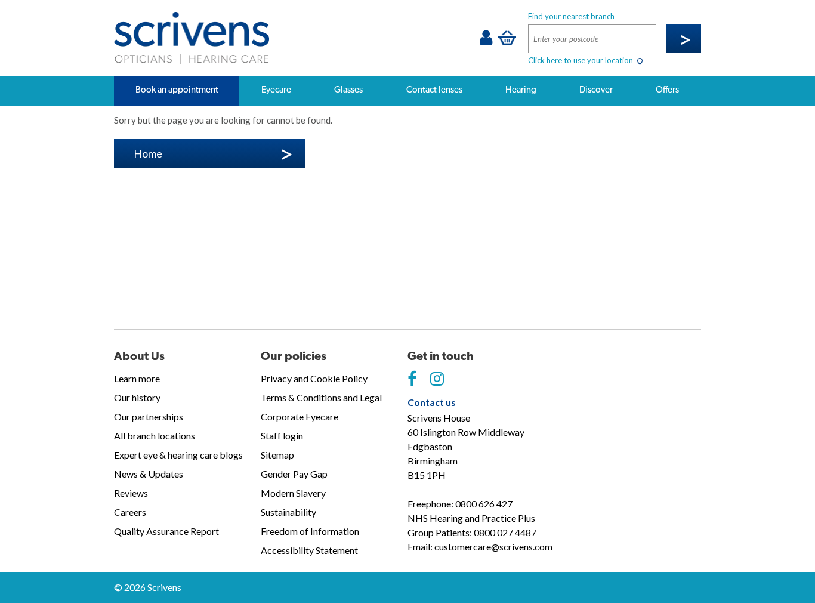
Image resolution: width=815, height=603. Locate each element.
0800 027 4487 (505, 532)
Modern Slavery (293, 493)
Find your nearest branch (571, 16)
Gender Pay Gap (294, 473)
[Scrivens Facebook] (411, 379)
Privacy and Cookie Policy (314, 378)
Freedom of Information (310, 531)
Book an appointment (176, 89)
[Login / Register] (486, 40)
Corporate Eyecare (299, 416)
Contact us (431, 402)
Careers (130, 512)
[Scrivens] (191, 38)
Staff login (282, 435)
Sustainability (288, 512)
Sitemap (277, 454)
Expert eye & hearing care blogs (178, 454)
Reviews (131, 493)
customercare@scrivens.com (493, 546)
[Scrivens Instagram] (437, 379)
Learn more (137, 378)
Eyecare (276, 89)
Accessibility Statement (309, 550)
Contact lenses (434, 89)
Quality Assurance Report (166, 531)
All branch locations (154, 435)
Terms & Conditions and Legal (321, 397)
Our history (137, 397)
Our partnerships (148, 416)
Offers (667, 89)
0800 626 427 (484, 503)
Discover (596, 89)
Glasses (348, 89)
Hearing (520, 89)
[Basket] (507, 38)
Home (148, 153)
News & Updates (148, 473)
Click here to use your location (581, 60)
